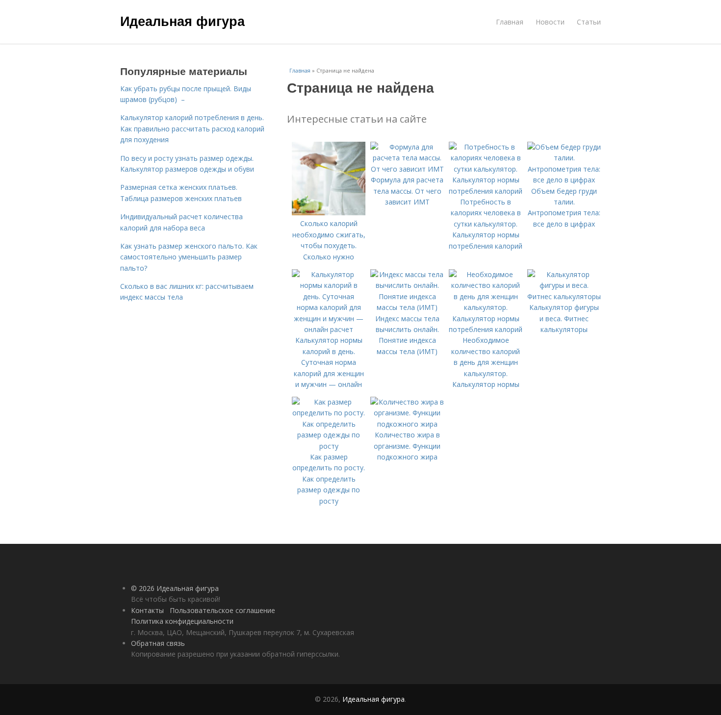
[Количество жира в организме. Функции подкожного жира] (407, 424)
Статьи (589, 21)
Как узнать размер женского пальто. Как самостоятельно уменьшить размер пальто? (189, 257)
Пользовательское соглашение (222, 610)
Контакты (147, 610)
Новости (550, 21)
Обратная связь (158, 643)
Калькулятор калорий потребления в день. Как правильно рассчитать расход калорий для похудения (192, 128)
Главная (509, 21)
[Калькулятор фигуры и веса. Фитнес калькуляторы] (564, 296)
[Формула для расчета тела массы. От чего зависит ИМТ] (407, 169)
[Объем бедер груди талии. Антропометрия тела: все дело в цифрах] (564, 179)
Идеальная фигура (182, 20)
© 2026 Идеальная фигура (175, 588)
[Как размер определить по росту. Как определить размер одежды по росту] (328, 446)
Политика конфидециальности (182, 621)
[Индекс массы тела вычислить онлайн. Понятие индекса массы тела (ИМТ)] (407, 307)
